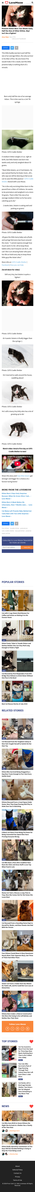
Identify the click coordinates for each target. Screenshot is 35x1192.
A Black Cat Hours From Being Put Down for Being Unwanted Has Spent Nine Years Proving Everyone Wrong (17, 834)
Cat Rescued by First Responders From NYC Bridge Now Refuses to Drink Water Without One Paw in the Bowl (17, 676)
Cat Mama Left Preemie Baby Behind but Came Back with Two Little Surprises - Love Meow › (17, 514)
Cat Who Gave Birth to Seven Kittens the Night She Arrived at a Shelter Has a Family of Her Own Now (17, 1125)
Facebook (5, 265)
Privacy (17, 1177)
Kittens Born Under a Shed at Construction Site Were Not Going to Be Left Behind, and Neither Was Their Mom (17, 1016)
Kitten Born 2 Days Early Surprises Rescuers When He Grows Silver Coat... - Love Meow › (16, 496)
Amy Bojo (5, 37)
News (4, 610)
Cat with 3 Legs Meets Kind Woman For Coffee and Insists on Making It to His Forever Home (15, 615)
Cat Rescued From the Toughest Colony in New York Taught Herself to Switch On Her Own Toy (17, 744)
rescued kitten (20, 531)
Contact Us (17, 1173)
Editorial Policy (17, 1170)
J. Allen (11, 1131)
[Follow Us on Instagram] (17, 1028)
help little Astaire (23, 476)
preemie (28, 531)
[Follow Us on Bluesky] (22, 1028)
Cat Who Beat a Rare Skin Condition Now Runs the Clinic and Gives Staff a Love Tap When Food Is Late (16, 865)
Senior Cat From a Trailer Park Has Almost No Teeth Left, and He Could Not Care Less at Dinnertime (17, 986)
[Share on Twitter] (12, 48)
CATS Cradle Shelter (19, 262)
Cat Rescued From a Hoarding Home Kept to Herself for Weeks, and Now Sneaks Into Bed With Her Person (17, 925)
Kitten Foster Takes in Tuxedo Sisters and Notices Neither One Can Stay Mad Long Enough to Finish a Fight (16, 645)
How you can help (17, 265)
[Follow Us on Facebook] (7, 1028)
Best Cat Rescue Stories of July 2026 (14, 704)
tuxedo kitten (14, 528)
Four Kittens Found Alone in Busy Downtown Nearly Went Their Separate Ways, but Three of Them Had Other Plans (17, 955)
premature (23, 528)
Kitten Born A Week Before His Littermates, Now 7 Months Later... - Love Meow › (17, 505)
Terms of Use (17, 1180)
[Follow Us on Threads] (27, 1028)
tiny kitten (5, 528)
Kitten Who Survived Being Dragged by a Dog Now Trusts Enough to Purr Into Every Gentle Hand (17, 774)
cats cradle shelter (8, 531)
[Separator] (16, 48)
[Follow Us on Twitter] (12, 1028)
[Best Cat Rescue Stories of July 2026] (17, 691)
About (17, 1166)
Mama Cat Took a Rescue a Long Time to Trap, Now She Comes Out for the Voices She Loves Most (17, 895)
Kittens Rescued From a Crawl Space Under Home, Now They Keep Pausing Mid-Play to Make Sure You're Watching (17, 804)
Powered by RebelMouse (30, 4)
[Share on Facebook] (6, 48)
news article (6, 533)
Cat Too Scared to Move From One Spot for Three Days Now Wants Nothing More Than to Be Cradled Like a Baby (25, 1052)
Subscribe (27, 547)
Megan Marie (16, 1131)
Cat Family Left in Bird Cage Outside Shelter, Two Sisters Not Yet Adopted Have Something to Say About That (25, 1088)
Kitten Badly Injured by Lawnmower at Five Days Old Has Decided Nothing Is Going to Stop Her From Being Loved (17, 1148)
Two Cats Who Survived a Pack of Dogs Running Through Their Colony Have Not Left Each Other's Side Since (25, 1070)
